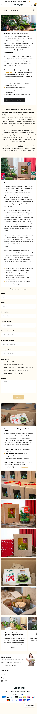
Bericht (3, 378)
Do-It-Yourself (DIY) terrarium (12, 362)
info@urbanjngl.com (10, 665)
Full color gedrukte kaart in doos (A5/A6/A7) (16, 370)
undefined (30, 1)
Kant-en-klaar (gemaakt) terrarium (13, 364)
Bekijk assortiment (2, 4)
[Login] (31, 5)
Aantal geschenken (7, 350)
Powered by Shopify (25, 691)
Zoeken (34, 10)
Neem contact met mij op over (10, 331)
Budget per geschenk (8, 340)
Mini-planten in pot (9, 367)
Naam (3, 293)
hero (9, 72)
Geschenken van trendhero (14, 100)
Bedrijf (3, 302)
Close (18, 670)
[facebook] (9, 681)
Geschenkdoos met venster (25, 367)
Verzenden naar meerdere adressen (14, 373)
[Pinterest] (6, 681)
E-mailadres (5, 312)
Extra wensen (5, 359)
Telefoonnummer (6, 321)
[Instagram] (2, 681)
